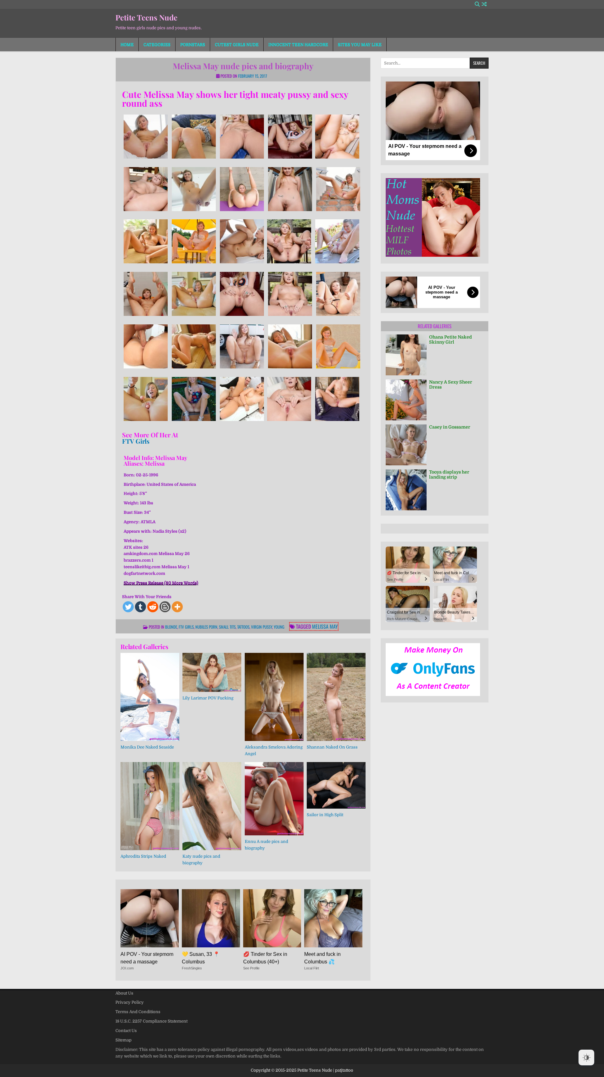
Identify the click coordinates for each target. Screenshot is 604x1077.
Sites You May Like (360, 44)
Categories (157, 44)
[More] (177, 606)
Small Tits (227, 627)
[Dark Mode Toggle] (586, 1057)
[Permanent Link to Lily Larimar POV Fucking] (211, 672)
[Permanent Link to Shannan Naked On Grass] (336, 697)
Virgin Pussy (261, 627)
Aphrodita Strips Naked (143, 856)
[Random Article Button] (484, 4)
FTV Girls (135, 441)
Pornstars (192, 44)
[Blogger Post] (165, 606)
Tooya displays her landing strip (449, 474)
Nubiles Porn (206, 627)
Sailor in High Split (325, 814)
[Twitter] (128, 606)
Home (127, 44)
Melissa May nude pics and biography (243, 65)
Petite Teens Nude (146, 17)
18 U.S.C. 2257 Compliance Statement (151, 1021)
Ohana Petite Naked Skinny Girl (450, 339)
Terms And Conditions (137, 1011)
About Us (124, 993)
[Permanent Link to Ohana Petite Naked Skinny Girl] (406, 354)
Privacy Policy (129, 1002)
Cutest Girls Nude (237, 44)
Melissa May (325, 626)
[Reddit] (152, 606)
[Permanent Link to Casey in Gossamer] (406, 444)
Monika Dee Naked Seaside (147, 747)
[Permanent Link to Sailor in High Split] (336, 785)
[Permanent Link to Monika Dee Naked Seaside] (149, 697)
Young (279, 627)
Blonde (171, 627)
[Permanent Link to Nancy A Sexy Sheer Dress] (406, 399)
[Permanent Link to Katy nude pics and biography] (211, 806)
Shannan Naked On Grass (332, 747)
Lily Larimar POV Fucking (207, 698)
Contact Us (126, 1030)
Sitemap (123, 1040)
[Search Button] (477, 4)
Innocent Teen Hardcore (298, 44)
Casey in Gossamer (449, 426)
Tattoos (243, 627)
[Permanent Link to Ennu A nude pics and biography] (274, 798)
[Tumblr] (140, 606)
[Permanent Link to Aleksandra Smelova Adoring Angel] (274, 697)
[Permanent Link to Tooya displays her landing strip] (406, 489)
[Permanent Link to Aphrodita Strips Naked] (149, 806)
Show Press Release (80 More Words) (161, 583)
